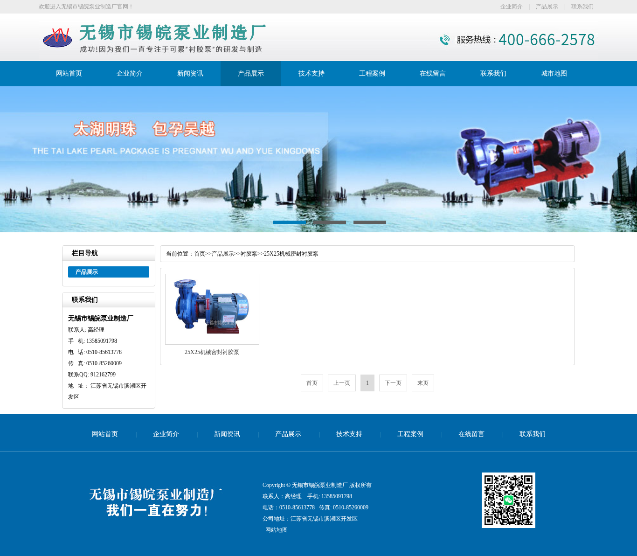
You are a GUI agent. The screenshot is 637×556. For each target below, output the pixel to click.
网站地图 (276, 530)
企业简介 (511, 6)
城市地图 (554, 73)
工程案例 (372, 73)
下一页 (393, 383)
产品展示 (547, 6)
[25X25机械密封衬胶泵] (212, 343)
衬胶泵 (249, 253)
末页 (423, 383)
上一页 (341, 383)
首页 (199, 253)
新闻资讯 (190, 73)
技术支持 (311, 73)
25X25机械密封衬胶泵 (291, 253)
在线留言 (433, 73)
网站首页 (69, 73)
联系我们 (582, 6)
